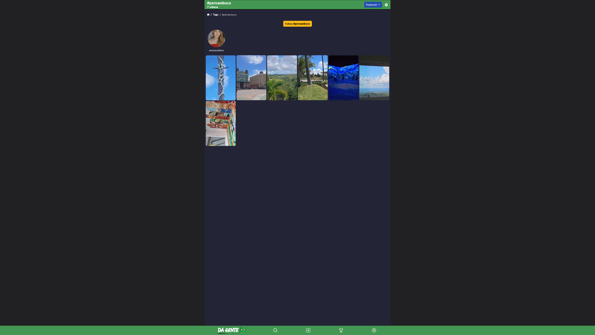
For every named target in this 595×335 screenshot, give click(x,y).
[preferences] (386, 5)
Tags (215, 14)
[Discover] (275, 330)
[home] (232, 330)
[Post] (308, 330)
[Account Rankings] (341, 330)
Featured (371, 4)
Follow (297, 23)
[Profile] (374, 330)
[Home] (208, 14)
